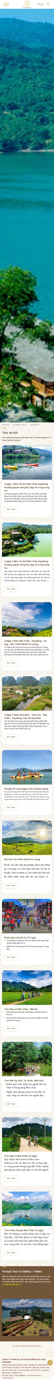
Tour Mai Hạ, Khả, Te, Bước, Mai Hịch (24, 1080)
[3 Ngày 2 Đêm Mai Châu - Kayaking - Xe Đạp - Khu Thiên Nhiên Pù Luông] (27, 619)
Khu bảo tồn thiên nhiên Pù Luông (22, 859)
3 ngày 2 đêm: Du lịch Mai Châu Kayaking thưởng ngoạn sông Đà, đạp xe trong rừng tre (26, 564)
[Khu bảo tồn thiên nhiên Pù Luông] (27, 838)
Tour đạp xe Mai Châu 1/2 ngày (20, 1156)
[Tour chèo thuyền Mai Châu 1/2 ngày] (27, 1209)
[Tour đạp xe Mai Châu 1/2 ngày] (27, 1134)
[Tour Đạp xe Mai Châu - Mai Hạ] (27, 987)
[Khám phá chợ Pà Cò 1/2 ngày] (27, 916)
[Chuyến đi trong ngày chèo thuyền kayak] (27, 767)
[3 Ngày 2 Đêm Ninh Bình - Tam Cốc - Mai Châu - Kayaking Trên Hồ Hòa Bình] (27, 693)
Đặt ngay (11, 509)
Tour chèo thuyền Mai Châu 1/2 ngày (23, 1230)
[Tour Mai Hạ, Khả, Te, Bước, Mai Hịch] (27, 1059)
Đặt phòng (27, 1376)
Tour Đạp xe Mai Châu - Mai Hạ (20, 1009)
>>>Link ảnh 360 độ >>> (11, 1284)
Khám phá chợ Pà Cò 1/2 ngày (20, 937)
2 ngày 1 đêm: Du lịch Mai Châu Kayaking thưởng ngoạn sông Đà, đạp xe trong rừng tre (26, 487)
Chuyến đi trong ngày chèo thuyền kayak (26, 788)
